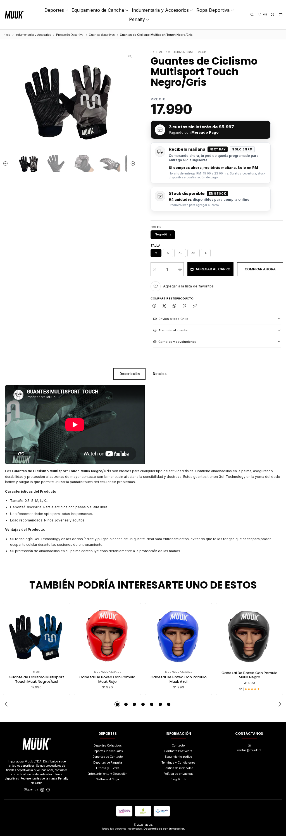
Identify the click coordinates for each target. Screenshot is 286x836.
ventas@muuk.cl (249, 750)
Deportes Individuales (107, 751)
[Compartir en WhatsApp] (174, 306)
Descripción (130, 374)
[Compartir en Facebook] (154, 306)
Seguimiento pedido (178, 757)
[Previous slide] (7, 163)
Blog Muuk (178, 779)
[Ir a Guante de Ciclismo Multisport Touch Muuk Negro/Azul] (36, 636)
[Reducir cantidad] (154, 269)
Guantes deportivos (102, 34)
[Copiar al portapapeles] (194, 306)
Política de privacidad (178, 774)
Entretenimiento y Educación (107, 774)
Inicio (6, 34)
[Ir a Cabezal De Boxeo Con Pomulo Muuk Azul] (178, 636)
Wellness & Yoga (107, 779)
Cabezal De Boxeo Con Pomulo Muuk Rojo (107, 679)
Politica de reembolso (178, 768)
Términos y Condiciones (178, 762)
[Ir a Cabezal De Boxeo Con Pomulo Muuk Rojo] (107, 636)
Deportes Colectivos (108, 745)
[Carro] (280, 14)
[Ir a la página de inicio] (15, 15)
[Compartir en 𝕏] (164, 306)
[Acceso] (272, 14)
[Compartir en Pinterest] (184, 306)
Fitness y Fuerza (107, 768)
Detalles (159, 374)
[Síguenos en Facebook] (265, 14)
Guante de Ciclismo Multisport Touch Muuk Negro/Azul (36, 679)
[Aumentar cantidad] (180, 269)
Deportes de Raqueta (107, 762)
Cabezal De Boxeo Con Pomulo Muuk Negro (249, 675)
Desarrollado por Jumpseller (164, 828)
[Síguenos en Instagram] (259, 14)
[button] (117, 704)
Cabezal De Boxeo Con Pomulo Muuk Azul (179, 679)
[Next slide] (131, 163)
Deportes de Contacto (107, 757)
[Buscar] (252, 14)
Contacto (178, 745)
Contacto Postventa (178, 751)
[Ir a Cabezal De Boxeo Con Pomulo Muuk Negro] (249, 636)
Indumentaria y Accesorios (33, 34)
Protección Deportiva (70, 34)
